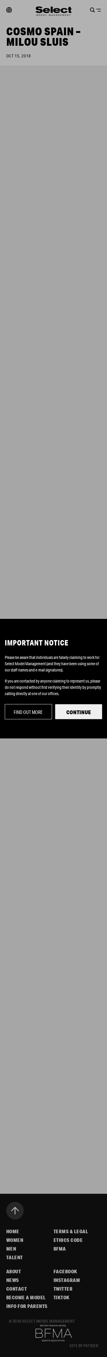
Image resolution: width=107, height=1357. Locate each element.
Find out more (28, 712)
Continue (78, 712)
